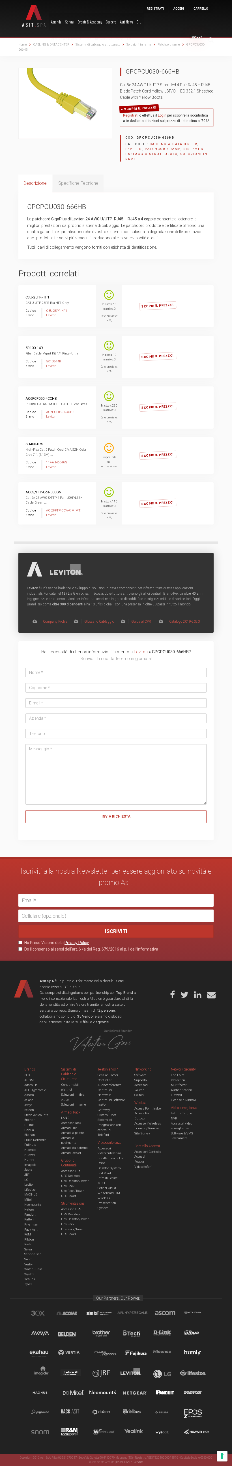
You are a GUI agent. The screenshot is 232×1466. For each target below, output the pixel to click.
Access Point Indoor (148, 1108)
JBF (26, 1175)
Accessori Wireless (147, 1123)
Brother (29, 1120)
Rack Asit (31, 1229)
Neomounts (32, 1205)
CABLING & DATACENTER (173, 144)
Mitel (28, 1199)
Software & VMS (182, 1133)
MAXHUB (30, 1194)
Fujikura (30, 1145)
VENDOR (197, 36)
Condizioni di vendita (129, 1462)
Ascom (29, 1095)
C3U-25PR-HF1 (37, 297)
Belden (29, 1110)
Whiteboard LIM (109, 1193)
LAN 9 (65, 1118)
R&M (27, 1234)
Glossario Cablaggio (99, 622)
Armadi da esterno (74, 1148)
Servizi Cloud (107, 1188)
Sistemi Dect (107, 1115)
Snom (28, 1259)
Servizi (69, 22)
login (184, 300)
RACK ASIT (74, 1413)
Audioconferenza (109, 1085)
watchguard (104, 1433)
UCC (88, 39)
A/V (129, 39)
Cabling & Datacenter (66, 39)
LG (26, 1180)
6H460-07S (34, 444)
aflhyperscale (135, 1314)
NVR (174, 1118)
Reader (139, 1162)
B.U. (139, 22)
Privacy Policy (77, 942)
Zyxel (28, 1284)
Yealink (29, 1279)
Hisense (30, 1150)
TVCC (119, 39)
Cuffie (102, 1105)
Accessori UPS (71, 1171)
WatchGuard (33, 1269)
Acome (74, 1314)
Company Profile (55, 622)
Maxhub (43, 1393)
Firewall (176, 1095)
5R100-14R (34, 348)
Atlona (28, 1100)
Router (139, 1090)
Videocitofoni (143, 1167)
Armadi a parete (72, 1133)
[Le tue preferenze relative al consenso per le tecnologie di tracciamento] (222, 1456)
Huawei (29, 1155)
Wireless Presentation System (107, 1203)
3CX (27, 1075)
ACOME (29, 1080)
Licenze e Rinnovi (183, 1100)
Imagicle (30, 1165)
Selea (28, 1249)
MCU (101, 1183)
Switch (139, 1095)
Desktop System (109, 1168)
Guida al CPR (141, 622)
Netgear (30, 1209)
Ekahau (29, 1135)
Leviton (133, 149)
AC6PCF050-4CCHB (41, 398)
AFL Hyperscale (35, 1090)
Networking (103, 39)
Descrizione (35, 183)
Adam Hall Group (104, 1314)
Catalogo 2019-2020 (184, 622)
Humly (29, 1160)
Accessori (141, 1085)
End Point (104, 1173)
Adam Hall (31, 1085)
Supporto (140, 1080)
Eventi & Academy (90, 22)
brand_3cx (43, 1314)
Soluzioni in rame (73, 1104)
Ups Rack (67, 1186)
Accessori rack (71, 1123)
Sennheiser (32, 1254)
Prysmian (31, 1224)
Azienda (56, 22)
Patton (29, 1219)
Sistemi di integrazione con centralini (109, 1125)
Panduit (30, 1214)
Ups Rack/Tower (72, 1191)
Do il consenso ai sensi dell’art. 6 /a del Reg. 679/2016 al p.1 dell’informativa (90, 949)
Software (140, 1075)
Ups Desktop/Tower (75, 1181)
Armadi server (71, 1153)
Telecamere (179, 1138)
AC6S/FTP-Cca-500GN (43, 492)
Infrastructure (108, 1178)
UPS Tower (68, 1196)
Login (162, 115)
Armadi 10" (69, 1128)
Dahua (29, 1130)
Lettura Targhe (181, 1113)
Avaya (28, 1105)
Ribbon (29, 1239)
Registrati (130, 115)
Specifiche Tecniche (78, 183)
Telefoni (103, 1135)
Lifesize (30, 1190)
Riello (28, 1244)
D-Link (29, 1125)
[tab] (35, 183)
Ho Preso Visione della (56, 942)
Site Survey (142, 1133)
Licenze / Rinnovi (146, 1128)
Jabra (28, 1169)
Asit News (126, 22)
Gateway (104, 1110)
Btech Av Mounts (36, 1115)
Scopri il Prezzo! (140, 108)
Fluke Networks (35, 1140)
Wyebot (29, 1274)
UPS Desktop (70, 1176)
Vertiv (28, 1264)
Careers (111, 22)
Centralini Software (111, 1100)
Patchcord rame (163, 149)
